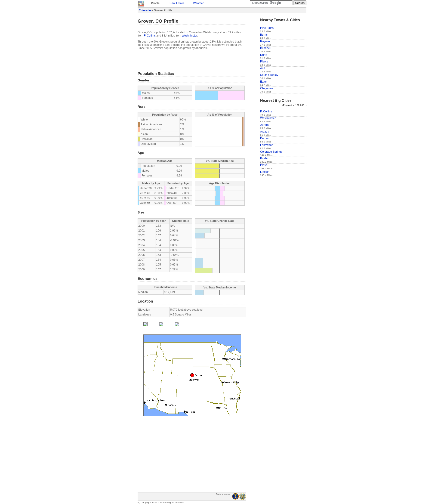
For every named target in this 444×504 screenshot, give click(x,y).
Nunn (263, 54)
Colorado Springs (271, 151)
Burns (264, 34)
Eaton (264, 81)
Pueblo (264, 158)
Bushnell (265, 48)
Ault (262, 68)
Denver (264, 138)
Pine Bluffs (267, 28)
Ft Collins (150, 35)
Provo (264, 165)
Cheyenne (266, 88)
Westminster (189, 35)
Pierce (264, 61)
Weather (198, 3)
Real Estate (177, 3)
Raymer (265, 41)
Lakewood (266, 145)
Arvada (264, 131)
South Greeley (269, 75)
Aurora (264, 125)
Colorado (145, 10)
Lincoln (264, 171)
